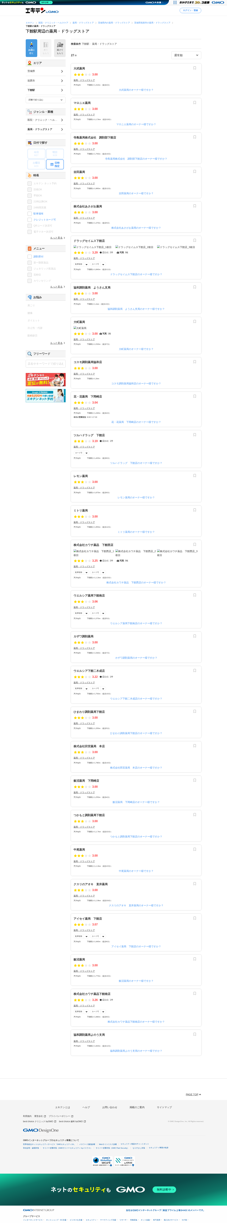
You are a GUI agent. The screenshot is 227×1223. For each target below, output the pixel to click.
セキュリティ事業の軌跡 (158, 1148)
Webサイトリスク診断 (108, 1144)
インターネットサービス (33, 1220)
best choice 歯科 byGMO (71, 1121)
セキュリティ (91, 1220)
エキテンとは (62, 1107)
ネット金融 (145, 1220)
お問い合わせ (109, 1107)
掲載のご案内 (137, 1107)
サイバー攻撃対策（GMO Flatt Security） (112, 1148)
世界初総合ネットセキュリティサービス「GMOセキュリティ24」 (49, 1144)
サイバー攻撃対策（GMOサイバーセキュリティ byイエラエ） (67, 1148)
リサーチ (123, 1220)
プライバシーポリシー (59, 1116)
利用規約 (27, 1116)
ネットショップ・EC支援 (56, 1220)
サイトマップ (164, 1107)
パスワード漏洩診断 (87, 1144)
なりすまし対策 (139, 1148)
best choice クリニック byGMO (38, 1121)
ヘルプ (86, 1107)
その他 (184, 1220)
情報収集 (133, 1220)
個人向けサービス (171, 1220)
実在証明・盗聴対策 (31, 1148)
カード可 (95, 264)
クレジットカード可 (45, 219)
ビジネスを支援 (76, 1220)
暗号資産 (156, 1220)
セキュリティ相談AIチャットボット (135, 1144)
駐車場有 (78, 264)
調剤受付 (38, 256)
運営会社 (38, 1116)
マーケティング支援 (108, 1220)
